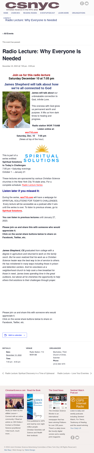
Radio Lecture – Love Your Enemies (73, 373)
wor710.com (31, 132)
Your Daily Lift (75, 428)
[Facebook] (82, 5)
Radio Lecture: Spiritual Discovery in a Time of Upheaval (29, 373)
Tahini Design (30, 450)
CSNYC (32, 6)
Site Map (7, 450)
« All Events (7, 33)
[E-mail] (87, 5)
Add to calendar (15, 335)
